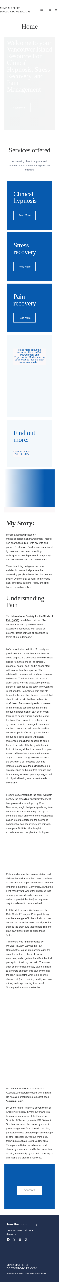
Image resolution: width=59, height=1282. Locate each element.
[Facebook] (8, 1239)
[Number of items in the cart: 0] (50, 10)
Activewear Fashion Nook (18, 1274)
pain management (33, 538)
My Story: (20, 523)
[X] (14, 1239)
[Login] (56, 10)
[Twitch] (26, 1239)
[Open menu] (42, 10)
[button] (19, 107)
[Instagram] (20, 1239)
